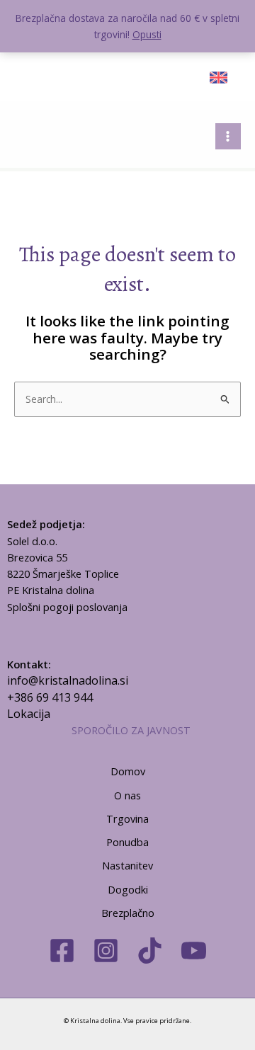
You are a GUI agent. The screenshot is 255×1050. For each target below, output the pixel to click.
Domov (127, 771)
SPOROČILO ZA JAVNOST (131, 730)
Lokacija (28, 713)
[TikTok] (150, 950)
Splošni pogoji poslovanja (67, 607)
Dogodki (128, 889)
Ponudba (127, 842)
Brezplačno (127, 913)
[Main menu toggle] (228, 136)
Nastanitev (127, 865)
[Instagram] (106, 950)
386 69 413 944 (53, 697)
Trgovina (127, 818)
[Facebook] (62, 950)
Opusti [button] (147, 34)
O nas (127, 795)
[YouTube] (193, 950)
